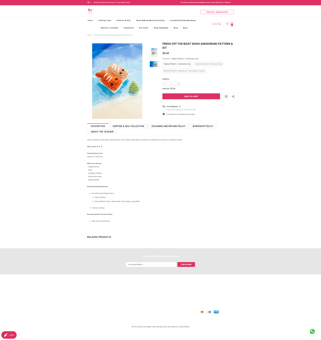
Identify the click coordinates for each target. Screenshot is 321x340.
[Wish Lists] (226, 96)
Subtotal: (166, 89)
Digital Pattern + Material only (208, 64)
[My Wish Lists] (227, 25)
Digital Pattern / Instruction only (177, 64)
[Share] (232, 96)
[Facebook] (202, 291)
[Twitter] (207, 291)
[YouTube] (224, 291)
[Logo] (90, 11)
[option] (117, 81)
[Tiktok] (202, 295)
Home (89, 35)
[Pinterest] (218, 291)
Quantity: (166, 79)
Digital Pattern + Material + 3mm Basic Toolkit (184, 71)
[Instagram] (213, 291)
